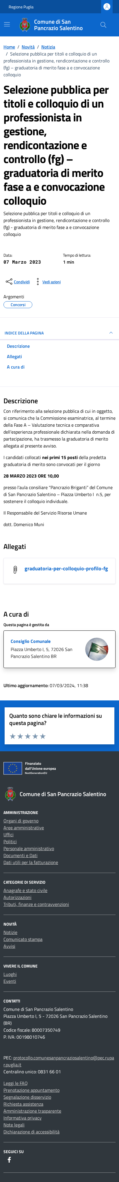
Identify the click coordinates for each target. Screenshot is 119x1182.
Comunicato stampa (22, 939)
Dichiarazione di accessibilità (31, 1131)
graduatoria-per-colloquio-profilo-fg (66, 568)
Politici (10, 841)
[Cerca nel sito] (103, 25)
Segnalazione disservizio (27, 1097)
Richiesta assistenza (23, 1103)
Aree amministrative (23, 827)
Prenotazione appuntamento (31, 1090)
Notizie (10, 932)
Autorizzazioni (17, 897)
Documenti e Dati (20, 855)
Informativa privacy (22, 1117)
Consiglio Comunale (31, 641)
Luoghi (10, 974)
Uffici (8, 834)
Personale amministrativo (28, 848)
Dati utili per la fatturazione (30, 862)
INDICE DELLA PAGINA (24, 333)
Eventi (9, 981)
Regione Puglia (21, 7)
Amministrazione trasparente (32, 1110)
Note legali (14, 1124)
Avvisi (9, 946)
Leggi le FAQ (15, 1083)
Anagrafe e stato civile (25, 890)
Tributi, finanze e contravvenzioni (36, 904)
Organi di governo (20, 820)
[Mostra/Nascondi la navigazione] (6, 24)
